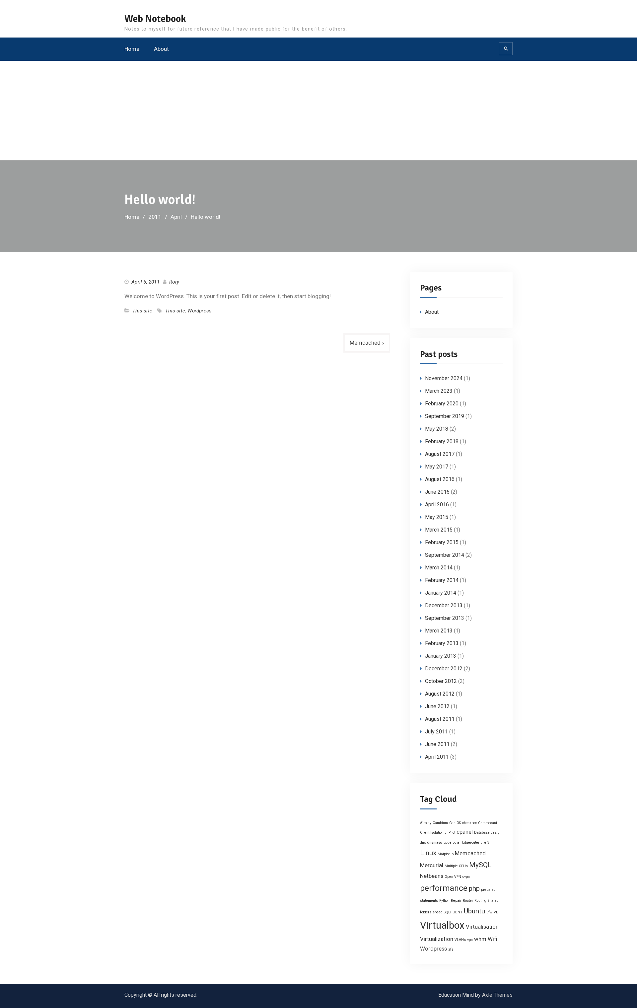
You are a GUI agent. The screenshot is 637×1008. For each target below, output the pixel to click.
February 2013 (442, 643)
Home (131, 48)
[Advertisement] (318, 110)
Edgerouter (452, 842)
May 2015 (436, 517)
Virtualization (436, 939)
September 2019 (444, 416)
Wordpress (199, 311)
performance (443, 888)
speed (438, 912)
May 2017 (436, 466)
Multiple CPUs (456, 866)
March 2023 (439, 391)
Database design (488, 832)
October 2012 (441, 681)
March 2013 (439, 631)
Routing (480, 900)
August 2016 (440, 479)
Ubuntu (474, 911)
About (161, 48)
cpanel (465, 831)
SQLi (447, 912)
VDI (497, 912)
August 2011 (440, 719)
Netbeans (431, 876)
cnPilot (450, 832)
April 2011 (437, 757)
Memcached (365, 342)
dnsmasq (434, 842)
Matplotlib (446, 854)
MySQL (480, 865)
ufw (489, 912)
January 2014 (440, 593)
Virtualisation (482, 926)
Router (468, 900)
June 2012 (437, 706)
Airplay (425, 823)
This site (142, 311)
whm (480, 939)
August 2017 (440, 454)
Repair (456, 900)
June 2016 (437, 492)
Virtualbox (442, 925)
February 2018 (442, 441)
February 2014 (442, 580)
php (474, 888)
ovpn (466, 877)
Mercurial (431, 865)
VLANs (460, 940)
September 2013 (444, 618)
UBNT (457, 912)
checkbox (469, 823)
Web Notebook (155, 19)
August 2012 (440, 694)
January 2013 (440, 656)
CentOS (455, 823)
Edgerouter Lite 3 (475, 842)
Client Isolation (432, 832)
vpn (470, 940)
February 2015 (442, 542)
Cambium (440, 823)
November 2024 (443, 378)
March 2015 (439, 530)
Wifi (492, 939)
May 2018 (436, 429)
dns (423, 842)
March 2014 (439, 567)
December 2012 (443, 668)
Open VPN (453, 877)
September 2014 (444, 555)
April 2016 (437, 504)
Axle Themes (497, 995)
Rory (174, 282)
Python (444, 900)
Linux (428, 853)
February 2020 (442, 403)
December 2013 (443, 605)
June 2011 (437, 744)
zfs (451, 949)
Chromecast (487, 823)
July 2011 (436, 731)
